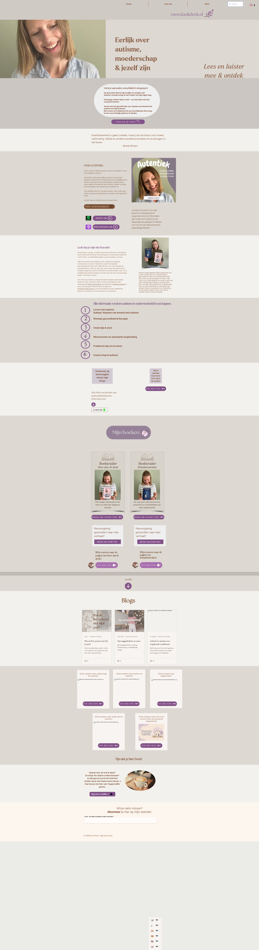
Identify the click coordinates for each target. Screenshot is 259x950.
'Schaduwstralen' (118, 284)
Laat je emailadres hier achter (98, 816)
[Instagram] (251, 5)
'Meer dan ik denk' (94, 284)
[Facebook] (254, 5)
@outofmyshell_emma (85, 289)
